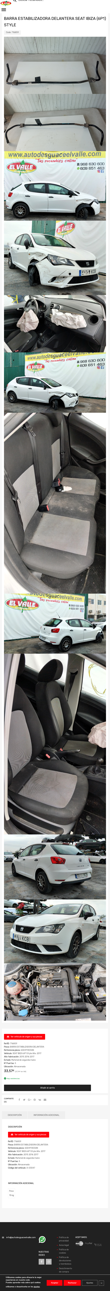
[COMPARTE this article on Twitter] (24, 1100)
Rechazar (72, 1282)
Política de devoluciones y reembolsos (65, 1260)
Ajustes (89, 1282)
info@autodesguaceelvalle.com (21, 1237)
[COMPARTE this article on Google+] (29, 1100)
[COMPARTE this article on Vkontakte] (39, 1100)
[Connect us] (41, 1261)
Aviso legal (64, 1245)
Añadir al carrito (47, 1088)
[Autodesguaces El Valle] (6, 3)
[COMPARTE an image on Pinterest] (34, 1100)
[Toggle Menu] (3, 10)
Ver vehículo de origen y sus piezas (26, 1036)
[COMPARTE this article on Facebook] (19, 1100)
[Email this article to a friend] (44, 1100)
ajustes (37, 1286)
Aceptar (54, 1282)
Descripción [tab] (15, 1115)
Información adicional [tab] (46, 1115)
